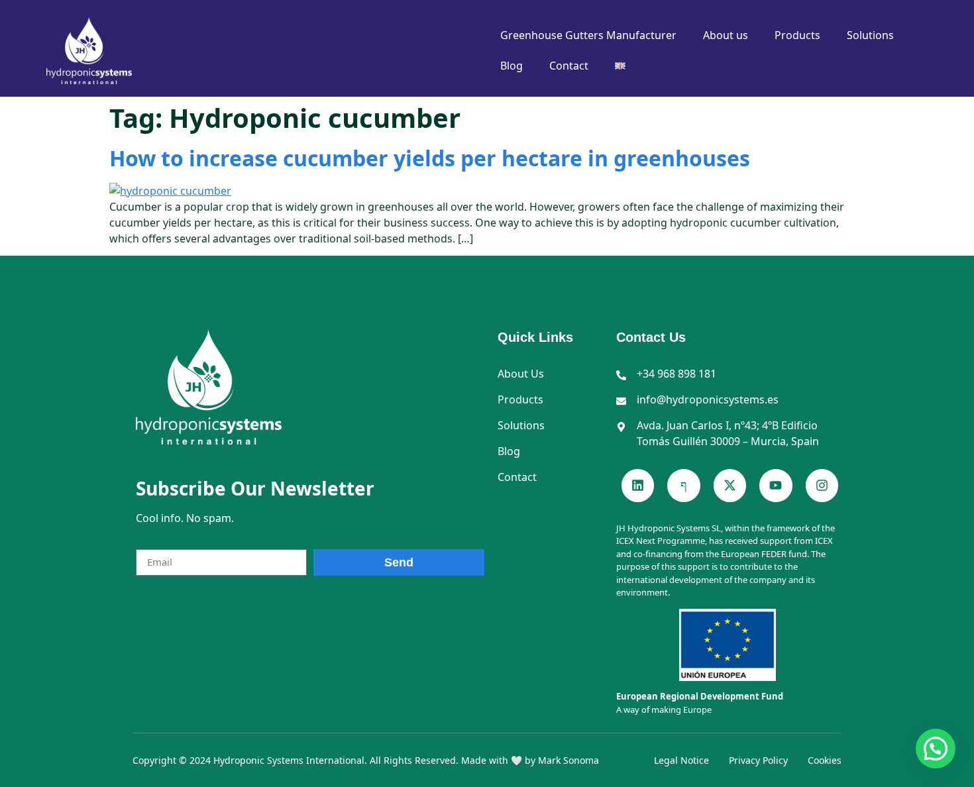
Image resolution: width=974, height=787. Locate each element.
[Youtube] (775, 485)
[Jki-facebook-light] (683, 485)
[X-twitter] (730, 485)
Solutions (870, 35)
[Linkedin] (638, 485)
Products (797, 35)
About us (725, 35)
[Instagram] (822, 485)
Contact (568, 65)
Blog (511, 65)
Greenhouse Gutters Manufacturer (588, 35)
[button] (935, 748)
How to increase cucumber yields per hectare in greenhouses (429, 158)
